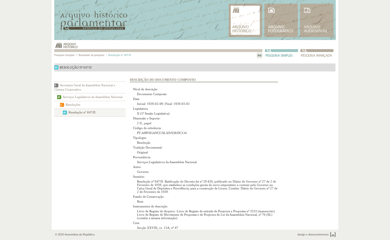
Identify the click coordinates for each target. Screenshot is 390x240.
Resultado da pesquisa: (92, 55)
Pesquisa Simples (64, 55)
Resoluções (73, 104)
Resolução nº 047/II (82, 112)
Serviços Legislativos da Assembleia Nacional (92, 97)
